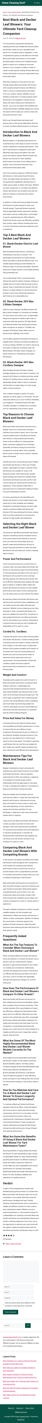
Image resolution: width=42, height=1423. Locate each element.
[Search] (28, 1325)
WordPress (20, 1419)
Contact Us (19, 1408)
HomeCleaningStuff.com (12, 1337)
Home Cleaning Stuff (13, 2)
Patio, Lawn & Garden (14, 12)
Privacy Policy (29, 1408)
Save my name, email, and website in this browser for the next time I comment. (20, 1304)
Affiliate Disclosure (21, 1412)
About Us (11, 1408)
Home (5, 12)
